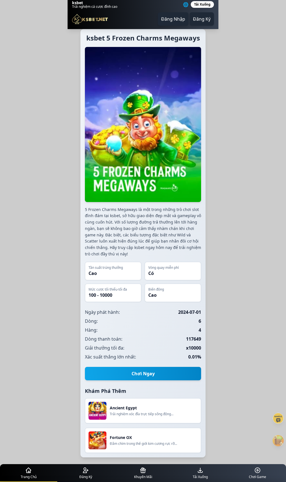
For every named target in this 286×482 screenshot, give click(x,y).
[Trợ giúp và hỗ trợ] (278, 418)
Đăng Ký (202, 19)
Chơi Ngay (143, 374)
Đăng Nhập (173, 19)
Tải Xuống (202, 4)
